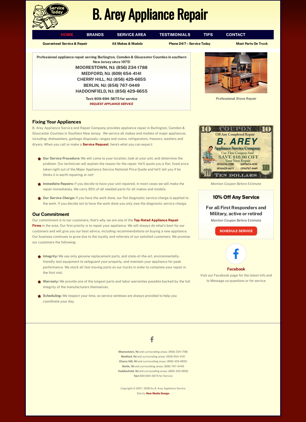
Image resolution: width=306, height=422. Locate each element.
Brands (95, 34)
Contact (235, 34)
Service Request (96, 155)
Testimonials (174, 34)
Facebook (236, 279)
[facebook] (152, 349)
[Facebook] (236, 266)
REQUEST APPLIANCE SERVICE (111, 104)
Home (67, 34)
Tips (208, 34)
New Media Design (157, 403)
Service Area (131, 34)
